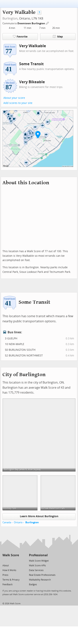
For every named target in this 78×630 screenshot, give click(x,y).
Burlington (10, 18)
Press (5, 575)
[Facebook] (10, 560)
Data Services (36, 570)
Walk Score (10, 555)
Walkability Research (40, 579)
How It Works (9, 570)
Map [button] (60, 36)
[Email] (16, 560)
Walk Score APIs (37, 565)
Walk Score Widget (39, 560)
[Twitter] (4, 560)
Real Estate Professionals (42, 575)
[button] (38, 135)
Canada (6, 522)
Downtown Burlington (31, 23)
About (5, 565)
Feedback (7, 584)
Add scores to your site (17, 103)
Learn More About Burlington (39, 516)
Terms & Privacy (11, 579)
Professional (38, 555)
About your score (14, 98)
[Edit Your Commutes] (47, 23)
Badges (33, 584)
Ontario (18, 522)
